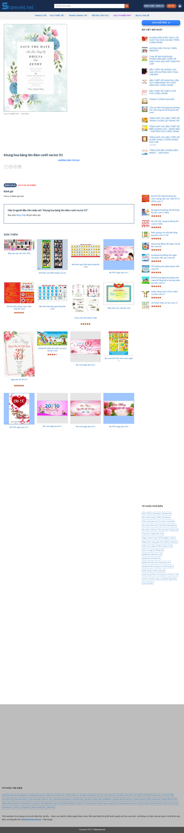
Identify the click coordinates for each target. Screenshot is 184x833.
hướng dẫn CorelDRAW (101, 799)
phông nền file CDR (169, 799)
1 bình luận (155, 145)
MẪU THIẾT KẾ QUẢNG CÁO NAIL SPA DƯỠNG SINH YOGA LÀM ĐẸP (163, 72)
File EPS (25, 114)
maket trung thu (139, 799)
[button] (154, 6)
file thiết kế (57, 15)
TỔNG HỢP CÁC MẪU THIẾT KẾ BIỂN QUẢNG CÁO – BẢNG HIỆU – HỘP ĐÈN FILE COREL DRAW (164, 128)
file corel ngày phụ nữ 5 (85, 427)
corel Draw (170, 521)
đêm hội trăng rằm (38, 807)
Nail (148, 799)
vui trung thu (25, 807)
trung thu (166, 803)
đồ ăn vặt (51, 807)
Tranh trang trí (91, 803)
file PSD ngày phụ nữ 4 (118, 273)
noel (170, 546)
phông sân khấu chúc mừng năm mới (156, 562)
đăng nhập (21, 215)
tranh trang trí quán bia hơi (108, 803)
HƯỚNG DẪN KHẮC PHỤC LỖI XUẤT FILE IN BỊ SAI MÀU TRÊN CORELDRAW (164, 40)
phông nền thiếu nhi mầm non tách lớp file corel (52, 349)
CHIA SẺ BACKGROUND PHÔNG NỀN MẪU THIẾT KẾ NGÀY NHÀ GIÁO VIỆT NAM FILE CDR (164, 60)
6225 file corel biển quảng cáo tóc (52, 273)
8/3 (144, 513)
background (167, 513)
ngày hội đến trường (159, 546)
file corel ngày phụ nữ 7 (52, 426)
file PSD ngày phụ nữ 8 (118, 427)
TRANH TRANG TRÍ (78, 15)
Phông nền (159, 550)
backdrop (157, 513)
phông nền (156, 799)
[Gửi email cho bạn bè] (15, 167)
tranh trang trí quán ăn (128, 803)
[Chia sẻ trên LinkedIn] (20, 167)
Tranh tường (143, 803)
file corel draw (118, 795)
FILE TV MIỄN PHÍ (122, 15)
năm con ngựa (148, 550)
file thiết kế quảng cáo (153, 795)
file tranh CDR (168, 795)
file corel (146, 526)
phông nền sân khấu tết (151, 558)
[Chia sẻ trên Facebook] (6, 167)
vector (145, 579)
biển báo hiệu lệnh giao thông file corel (52, 307)
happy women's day (150, 538)
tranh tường (147, 571)
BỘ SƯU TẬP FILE (100, 15)
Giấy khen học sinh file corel (118, 308)
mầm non (146, 546)
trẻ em (170, 575)
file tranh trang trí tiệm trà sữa (41, 799)
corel (162, 521)
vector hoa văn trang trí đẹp (85, 318)
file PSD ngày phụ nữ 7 (19, 427)
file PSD (163, 526)
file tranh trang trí (21, 799)
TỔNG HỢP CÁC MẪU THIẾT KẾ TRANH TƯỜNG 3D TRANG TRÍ (164, 119)
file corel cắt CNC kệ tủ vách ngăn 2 (119, 359)
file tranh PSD (8, 799)
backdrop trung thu (9, 795)
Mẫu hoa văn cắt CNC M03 (19, 253)
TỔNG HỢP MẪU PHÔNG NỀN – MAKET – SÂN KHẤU (164, 151)
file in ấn (154, 526)
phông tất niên (148, 567)
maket (172, 538)
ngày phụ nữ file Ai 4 (19, 380)
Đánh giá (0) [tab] (10, 185)
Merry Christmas (171, 542)
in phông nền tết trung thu (122, 799)
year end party (148, 583)
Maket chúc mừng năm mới (153, 542)
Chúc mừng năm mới (150, 521)
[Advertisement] (161, 175)
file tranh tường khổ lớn (62, 799)
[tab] (27, 185)
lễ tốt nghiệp (163, 538)
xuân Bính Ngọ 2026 (168, 579)
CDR (158, 517)
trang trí (158, 567)
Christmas (166, 517)
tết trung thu (7, 807)
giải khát (88, 799)
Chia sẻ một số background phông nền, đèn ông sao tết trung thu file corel (164, 110)
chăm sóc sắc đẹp (78, 795)
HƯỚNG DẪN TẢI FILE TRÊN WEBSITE (163, 49)
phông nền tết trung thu (11, 803)
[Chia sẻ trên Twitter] (11, 167)
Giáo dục (146, 534)
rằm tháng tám (46, 803)
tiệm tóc (80, 803)
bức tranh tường (149, 517)
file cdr (100, 795)
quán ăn (36, 803)
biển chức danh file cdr (55, 795)
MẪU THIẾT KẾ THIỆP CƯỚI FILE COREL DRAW (162, 92)
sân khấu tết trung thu (67, 803)
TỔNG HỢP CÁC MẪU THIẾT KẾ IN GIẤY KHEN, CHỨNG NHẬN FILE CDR (164, 139)
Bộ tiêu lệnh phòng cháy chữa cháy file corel (19, 307)
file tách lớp (163, 530)
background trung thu (37, 795)
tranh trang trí (168, 567)
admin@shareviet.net (31, 819)
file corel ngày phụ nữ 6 (85, 365)
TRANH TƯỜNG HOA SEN (161, 99)
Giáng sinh (174, 530)
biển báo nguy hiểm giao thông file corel (85, 265)
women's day (154, 579)
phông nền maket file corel (152, 554)
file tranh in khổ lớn (150, 530)
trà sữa (174, 803)
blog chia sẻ (142, 15)
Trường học (161, 575)
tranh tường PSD (149, 575)
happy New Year (157, 534)
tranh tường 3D (159, 571)
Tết (176, 575)
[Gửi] (127, 6)
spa (55, 803)
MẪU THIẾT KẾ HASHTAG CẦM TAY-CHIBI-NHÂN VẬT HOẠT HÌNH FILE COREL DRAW (164, 82)
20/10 (149, 513)
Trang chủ (41, 15)
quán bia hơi (26, 803)
